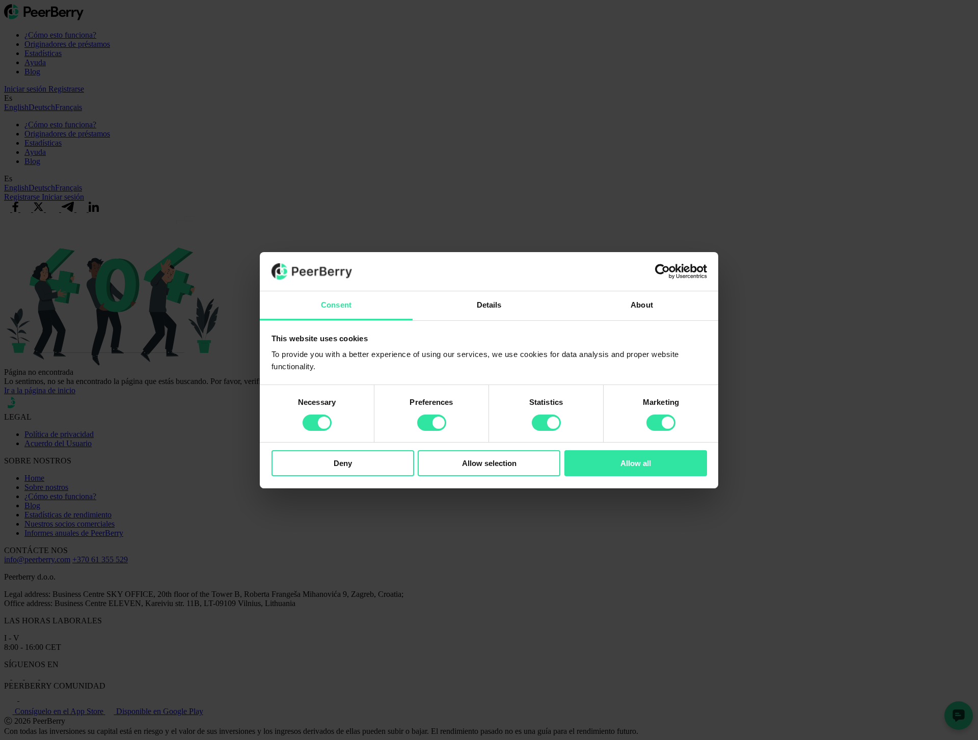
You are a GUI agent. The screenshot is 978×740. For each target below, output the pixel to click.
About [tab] (642, 304)
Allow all (635, 463)
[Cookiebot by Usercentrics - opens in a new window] (662, 271)
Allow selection (489, 463)
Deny (343, 463)
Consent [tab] (336, 304)
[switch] (431, 423)
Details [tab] (489, 304)
